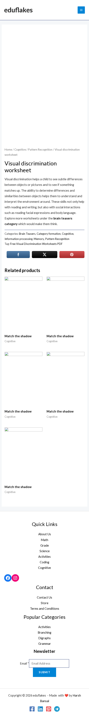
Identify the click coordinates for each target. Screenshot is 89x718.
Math (44, 540)
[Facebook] (8, 578)
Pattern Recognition (40, 149)
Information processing (18, 239)
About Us (44, 534)
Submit (44, 672)
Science (45, 551)
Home (8, 149)
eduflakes (18, 10)
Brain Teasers (27, 233)
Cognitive (20, 149)
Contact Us (44, 597)
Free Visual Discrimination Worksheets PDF (36, 243)
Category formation (49, 233)
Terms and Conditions (44, 608)
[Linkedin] (40, 709)
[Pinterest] (49, 709)
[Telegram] (57, 709)
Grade (44, 545)
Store (44, 603)
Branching (44, 632)
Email (24, 663)
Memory (39, 239)
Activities (44, 556)
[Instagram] (15, 578)
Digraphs (44, 638)
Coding (44, 562)
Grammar (44, 643)
